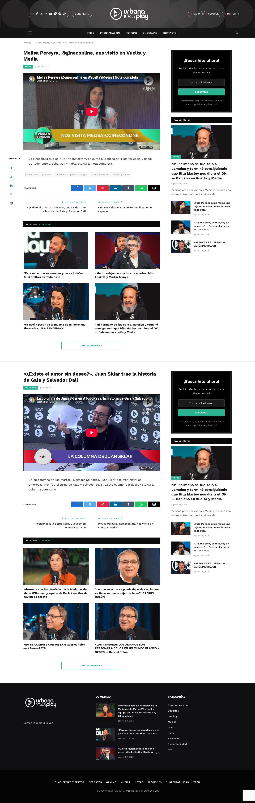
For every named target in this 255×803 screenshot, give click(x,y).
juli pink (46, 174)
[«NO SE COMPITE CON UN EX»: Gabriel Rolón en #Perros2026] (56, 621)
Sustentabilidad (177, 744)
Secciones (30, 387)
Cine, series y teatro (180, 705)
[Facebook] (11, 167)
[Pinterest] (11, 194)
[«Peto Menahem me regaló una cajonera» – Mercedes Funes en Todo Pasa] (180, 207)
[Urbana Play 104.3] (133, 14)
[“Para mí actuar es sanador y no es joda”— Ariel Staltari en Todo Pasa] (56, 250)
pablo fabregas (78, 174)
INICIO (90, 32)
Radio (171, 733)
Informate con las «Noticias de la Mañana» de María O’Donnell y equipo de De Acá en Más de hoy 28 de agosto (55, 593)
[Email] (11, 203)
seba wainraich (100, 174)
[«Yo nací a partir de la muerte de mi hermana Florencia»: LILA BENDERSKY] (56, 301)
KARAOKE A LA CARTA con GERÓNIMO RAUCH (209, 244)
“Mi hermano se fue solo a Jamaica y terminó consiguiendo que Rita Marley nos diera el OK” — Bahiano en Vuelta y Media (127, 328)
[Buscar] (237, 33)
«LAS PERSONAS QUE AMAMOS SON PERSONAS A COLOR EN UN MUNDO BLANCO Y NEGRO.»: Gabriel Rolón (127, 648)
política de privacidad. (206, 104)
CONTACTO (169, 32)
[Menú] (30, 33)
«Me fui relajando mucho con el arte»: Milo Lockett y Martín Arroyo (124, 275)
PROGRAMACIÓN (110, 32)
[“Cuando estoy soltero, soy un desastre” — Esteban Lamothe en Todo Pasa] (180, 227)
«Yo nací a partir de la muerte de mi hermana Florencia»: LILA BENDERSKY (54, 326)
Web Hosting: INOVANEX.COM (142, 791)
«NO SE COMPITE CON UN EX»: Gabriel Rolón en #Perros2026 (54, 646)
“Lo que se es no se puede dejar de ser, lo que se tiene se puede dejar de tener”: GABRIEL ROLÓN (127, 593)
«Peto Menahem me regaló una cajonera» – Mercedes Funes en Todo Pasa (212, 206)
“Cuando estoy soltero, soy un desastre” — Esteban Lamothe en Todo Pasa (212, 226)
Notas (28, 66)
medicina (61, 174)
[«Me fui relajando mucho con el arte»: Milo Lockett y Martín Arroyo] (127, 250)
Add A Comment (92, 345)
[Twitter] (11, 176)
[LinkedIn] (11, 185)
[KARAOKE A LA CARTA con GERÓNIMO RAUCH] (180, 246)
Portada (27, 43)
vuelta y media (121, 174)
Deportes (173, 710)
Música (172, 721)
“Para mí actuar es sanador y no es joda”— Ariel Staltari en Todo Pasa (53, 275)
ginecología (31, 174)
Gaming (172, 716)
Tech (170, 749)
